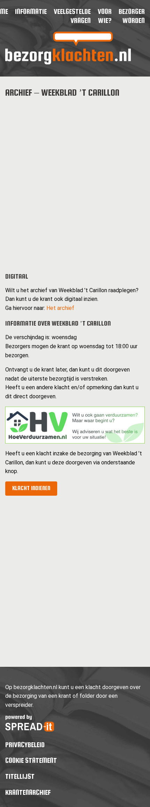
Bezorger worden (132, 15)
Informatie (31, 11)
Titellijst (20, 776)
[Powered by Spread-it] (29, 729)
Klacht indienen (31, 488)
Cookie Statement (31, 760)
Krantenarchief (28, 792)
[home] (68, 62)
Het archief (60, 308)
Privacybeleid (25, 745)
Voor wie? (105, 15)
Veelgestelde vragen (72, 15)
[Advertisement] (75, 179)
